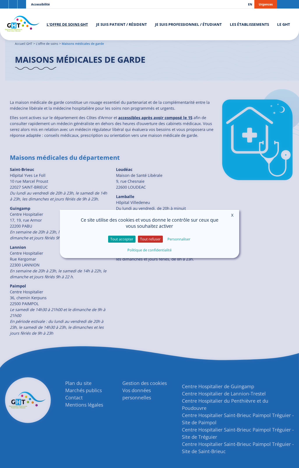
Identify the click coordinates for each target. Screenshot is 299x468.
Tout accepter (121, 239)
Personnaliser (178, 239)
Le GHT (283, 24)
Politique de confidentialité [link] (149, 250)
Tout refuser (150, 239)
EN (250, 4)
